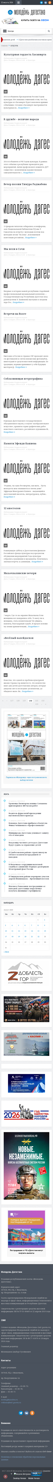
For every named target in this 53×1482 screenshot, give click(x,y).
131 (36, 700)
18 (12, 936)
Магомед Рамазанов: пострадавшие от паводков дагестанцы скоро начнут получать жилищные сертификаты (27, 888)
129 (24, 700)
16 (45, 931)
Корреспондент (20, 58)
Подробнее (23, 108)
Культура (31, 60)
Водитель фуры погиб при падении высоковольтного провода (25, 814)
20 (25, 936)
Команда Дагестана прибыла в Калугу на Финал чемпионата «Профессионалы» (28, 824)
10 (6, 931)
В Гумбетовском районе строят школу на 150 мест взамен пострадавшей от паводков (28, 854)
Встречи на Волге (15, 313)
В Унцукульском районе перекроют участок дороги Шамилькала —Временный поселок (29, 877)
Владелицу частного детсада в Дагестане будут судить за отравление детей (28, 843)
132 (42, 700)
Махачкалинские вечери (20, 573)
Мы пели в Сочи (14, 249)
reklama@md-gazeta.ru (11, 1402)
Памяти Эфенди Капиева (20, 443)
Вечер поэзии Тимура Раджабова (25, 184)
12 (19, 931)
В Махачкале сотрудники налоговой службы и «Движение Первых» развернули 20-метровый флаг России (29, 866)
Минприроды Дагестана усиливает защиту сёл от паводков (29, 834)
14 (32, 931)
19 (19, 936)
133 (36, 704)
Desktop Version (19, 1478)
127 (11, 700)
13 (25, 931)
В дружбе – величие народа (21, 119)
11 (12, 931)
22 (38, 936)
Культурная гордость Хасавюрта (25, 54)
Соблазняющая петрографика (23, 378)
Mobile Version (34, 1478)
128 (18, 700)
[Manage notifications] (5, 1477)
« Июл (6, 952)
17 (6, 936)
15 (38, 931)
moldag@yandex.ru (9, 1399)
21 (32, 936)
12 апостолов (12, 508)
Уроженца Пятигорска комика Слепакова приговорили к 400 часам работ (28, 804)
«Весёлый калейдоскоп (19, 638)
